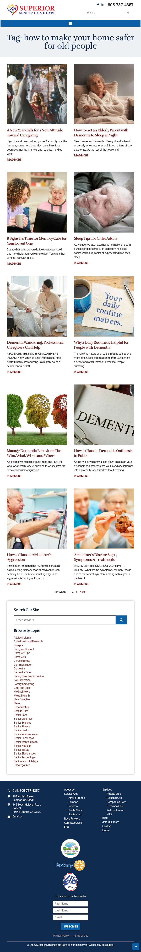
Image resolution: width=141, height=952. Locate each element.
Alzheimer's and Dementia (28, 641)
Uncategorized (22, 765)
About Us (69, 789)
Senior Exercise (22, 722)
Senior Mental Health (25, 742)
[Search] (128, 12)
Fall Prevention (22, 680)
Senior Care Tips (23, 718)
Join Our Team (110, 822)
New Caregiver (22, 699)
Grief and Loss (22, 687)
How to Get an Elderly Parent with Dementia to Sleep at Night (101, 132)
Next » (83, 591)
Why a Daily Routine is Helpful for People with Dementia (101, 345)
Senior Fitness (22, 726)
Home (105, 830)
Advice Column (22, 637)
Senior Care (20, 715)
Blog (104, 818)
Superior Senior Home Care (51, 944)
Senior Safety (21, 749)
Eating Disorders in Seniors (29, 676)
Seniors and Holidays (26, 761)
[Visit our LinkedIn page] (102, 4)
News (17, 703)
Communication (23, 664)
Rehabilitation (21, 707)
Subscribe (70, 926)
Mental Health (22, 695)
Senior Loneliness (24, 738)
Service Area (71, 793)
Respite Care (21, 711)
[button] (70, 23)
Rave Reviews (72, 818)
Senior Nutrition (22, 745)
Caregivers (20, 657)
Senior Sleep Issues (25, 753)
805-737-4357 (121, 4)
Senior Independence (25, 734)
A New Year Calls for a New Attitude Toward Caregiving (35, 132)
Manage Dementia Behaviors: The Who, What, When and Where (34, 453)
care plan (19, 645)
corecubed (107, 944)
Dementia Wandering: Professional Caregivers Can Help (35, 345)
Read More (14, 159)
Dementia (19, 668)
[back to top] (135, 946)
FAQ (66, 826)
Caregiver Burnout (24, 649)
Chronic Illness (22, 660)
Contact (106, 826)
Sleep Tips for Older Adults (95, 238)
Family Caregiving (24, 684)
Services (107, 789)
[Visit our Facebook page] (98, 4)
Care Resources (73, 822)
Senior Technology (24, 757)
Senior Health (21, 730)
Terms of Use (80, 935)
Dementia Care (22, 672)
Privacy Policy (61, 935)
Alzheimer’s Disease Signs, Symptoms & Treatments (95, 557)
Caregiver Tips (22, 653)
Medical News (22, 691)
